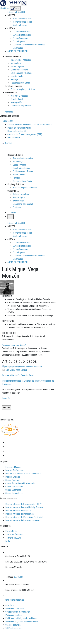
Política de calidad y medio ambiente (21, 618)
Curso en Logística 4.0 (16, 131)
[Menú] (24, 3)
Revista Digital (17, 99)
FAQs (7, 541)
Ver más (6, 407)
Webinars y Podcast (19, 96)
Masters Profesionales (22, 22)
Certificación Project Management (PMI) (24, 134)
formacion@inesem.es (14, 600)
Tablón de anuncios (13, 628)
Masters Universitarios (22, 18)
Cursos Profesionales (22, 35)
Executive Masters (13, 467)
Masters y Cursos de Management (19, 514)
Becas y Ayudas (17, 66)
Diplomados (18, 48)
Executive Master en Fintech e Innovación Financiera (29, 124)
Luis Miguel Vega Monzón (16, 370)
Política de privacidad (14, 608)
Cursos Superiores (20, 38)
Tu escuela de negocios (21, 60)
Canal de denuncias (13, 625)
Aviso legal (9, 605)
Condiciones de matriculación (17, 612)
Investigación (16, 102)
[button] (12, 212)
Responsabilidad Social (20, 82)
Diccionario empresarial (21, 105)
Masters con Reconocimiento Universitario (23, 473)
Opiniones (17, 207)
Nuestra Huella (17, 76)
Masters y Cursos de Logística (18, 510)
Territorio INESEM (13, 538)
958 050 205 (7, 121)
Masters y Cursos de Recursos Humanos (22, 520)
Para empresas (13, 137)
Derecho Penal (27, 375)
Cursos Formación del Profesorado (20, 483)
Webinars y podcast (21, 194)
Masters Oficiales (20, 25)
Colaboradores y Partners (21, 73)
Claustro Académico (19, 69)
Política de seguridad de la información (21, 621)
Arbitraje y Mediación (11, 375)
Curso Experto (19, 41)
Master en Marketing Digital (19, 128)
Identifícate (5, 8)
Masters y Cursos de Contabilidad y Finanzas (24, 507)
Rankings (14, 79)
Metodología (16, 63)
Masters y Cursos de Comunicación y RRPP (23, 504)
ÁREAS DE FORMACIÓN (17, 51)
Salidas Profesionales (14, 534)
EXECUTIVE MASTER (16, 12)
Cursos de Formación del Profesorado (29, 44)
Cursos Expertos (12, 480)
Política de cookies (13, 615)
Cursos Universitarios (21, 31)
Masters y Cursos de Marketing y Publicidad (23, 517)
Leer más (6, 398)
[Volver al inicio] (16, 149)
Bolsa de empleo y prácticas (23, 89)
